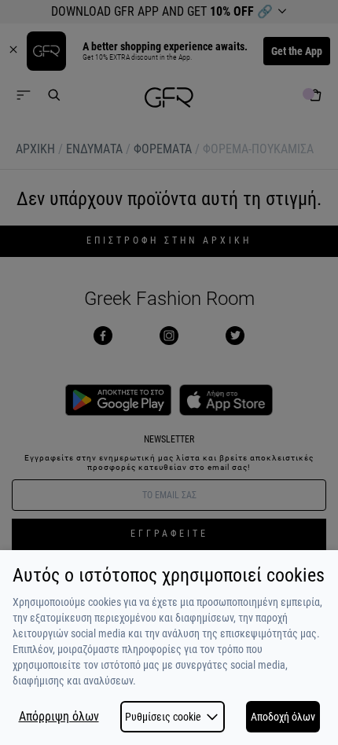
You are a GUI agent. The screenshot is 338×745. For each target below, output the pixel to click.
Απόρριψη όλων (59, 717)
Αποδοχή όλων (283, 716)
